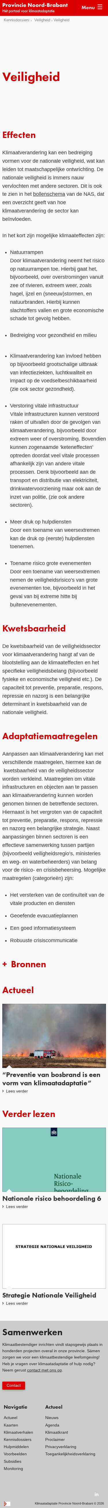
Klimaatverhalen (18, 1432)
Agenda (52, 1425)
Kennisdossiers (16, 20)
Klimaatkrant (56, 1432)
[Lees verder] (54, 1049)
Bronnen (28, 965)
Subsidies (12, 1461)
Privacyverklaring (60, 1446)
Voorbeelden (15, 1454)
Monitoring (13, 1468)
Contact (14, 1385)
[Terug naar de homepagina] (38, 8)
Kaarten (11, 1425)
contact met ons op (44, 1370)
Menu (88, 7)
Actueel (10, 1417)
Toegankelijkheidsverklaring (70, 1454)
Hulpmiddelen (16, 1446)
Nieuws (51, 1417)
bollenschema (49, 194)
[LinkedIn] (97, 1494)
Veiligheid (42, 20)
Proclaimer (55, 1439)
